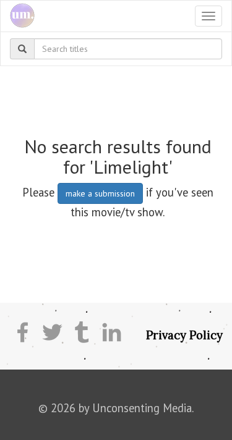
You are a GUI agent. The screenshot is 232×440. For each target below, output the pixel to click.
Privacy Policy (184, 335)
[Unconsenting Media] (18, 16)
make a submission (100, 193)
